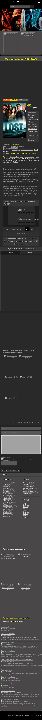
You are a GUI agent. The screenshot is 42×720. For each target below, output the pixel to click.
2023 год (26, 508)
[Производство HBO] (33, 533)
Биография (6, 483)
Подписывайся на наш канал (21, 249)
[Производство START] (28, 539)
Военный (6, 488)
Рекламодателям (27, 715)
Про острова (32, 131)
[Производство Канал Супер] (28, 542)
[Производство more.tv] (6, 539)
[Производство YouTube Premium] (18, 527)
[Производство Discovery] (31, 527)
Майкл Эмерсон (14, 160)
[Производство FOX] (26, 530)
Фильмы (26, 483)
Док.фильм (6, 492)
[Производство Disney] (17, 536)
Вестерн (5, 486)
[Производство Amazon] (34, 530)
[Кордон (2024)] (11, 398)
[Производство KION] (19, 524)
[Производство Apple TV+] (5, 533)
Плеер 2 (30, 252)
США (35, 107)
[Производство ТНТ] (8, 527)
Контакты (38, 715)
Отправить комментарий (10, 470)
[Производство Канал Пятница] (5, 545)
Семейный (6, 507)
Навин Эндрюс (27, 158)
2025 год (26, 505)
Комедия (6, 497)
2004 (32, 108)
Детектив (31, 115)
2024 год (26, 507)
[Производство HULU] (4, 524)
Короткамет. (7, 499)
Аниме (25, 490)
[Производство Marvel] (33, 536)
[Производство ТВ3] (2, 527)
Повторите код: (5, 457)
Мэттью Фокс (14, 157)
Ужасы (5, 511)
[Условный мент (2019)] (11, 357)
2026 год (26, 503)
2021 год (26, 512)
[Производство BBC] (17, 530)
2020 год (26, 514)
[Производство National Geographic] (6, 530)
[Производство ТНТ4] (28, 524)
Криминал (6, 500)
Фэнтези (31, 126)
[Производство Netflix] (6, 536)
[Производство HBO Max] (17, 542)
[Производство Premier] (19, 539)
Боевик (5, 485)
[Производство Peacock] (6, 542)
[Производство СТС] (11, 524)
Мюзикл (5, 504)
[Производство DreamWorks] (19, 533)
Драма (30, 117)
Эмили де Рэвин (26, 160)
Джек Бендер (15, 150)
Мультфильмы (28, 486)
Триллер (32, 122)
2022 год (26, 510)
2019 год (26, 515)
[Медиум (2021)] (26, 377)
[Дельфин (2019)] (11, 377)
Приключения (33, 120)
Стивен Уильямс (27, 150)
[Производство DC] (25, 536)
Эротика (5, 516)
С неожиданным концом (33, 135)
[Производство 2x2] (35, 524)
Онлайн (10, 252)
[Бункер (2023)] (11, 42)
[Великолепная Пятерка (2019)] (26, 357)
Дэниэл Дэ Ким (12, 162)
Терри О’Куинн (16, 158)
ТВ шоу (25, 493)
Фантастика (32, 124)
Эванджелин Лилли (27, 157)
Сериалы (31, 140)
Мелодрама (7, 502)
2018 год (26, 517)
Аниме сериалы (28, 492)
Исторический (7, 495)
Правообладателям (13, 715)
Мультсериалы (28, 488)
